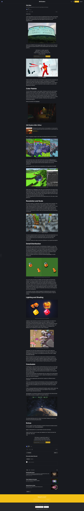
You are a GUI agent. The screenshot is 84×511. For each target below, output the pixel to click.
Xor (26, 126)
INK (36, 45)
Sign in (81, 1)
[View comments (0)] (30, 12)
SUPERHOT (44, 77)
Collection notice (46, 504)
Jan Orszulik (28, 393)
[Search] (71, 1)
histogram (36, 189)
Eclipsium (37, 101)
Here (27, 429)
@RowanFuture (52, 159)
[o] (42, 113)
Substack (37, 509)
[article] (42, 475)
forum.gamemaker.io (39, 426)
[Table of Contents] (1, 255)
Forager (38, 45)
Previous (29, 452)
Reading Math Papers (30, 472)
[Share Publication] (73, 1)
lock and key (48, 254)
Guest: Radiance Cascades (31, 479)
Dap (34, 360)
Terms (42, 504)
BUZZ (42, 45)
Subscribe (76, 1)
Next (55, 452)
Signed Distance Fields (30, 485)
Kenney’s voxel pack (45, 232)
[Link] (25, 88)
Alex (32, 481)
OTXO (44, 45)
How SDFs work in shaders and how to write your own (34, 486)
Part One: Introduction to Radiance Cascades (32, 480)
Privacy (40, 504)
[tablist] (30, 459)
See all (28, 491)
